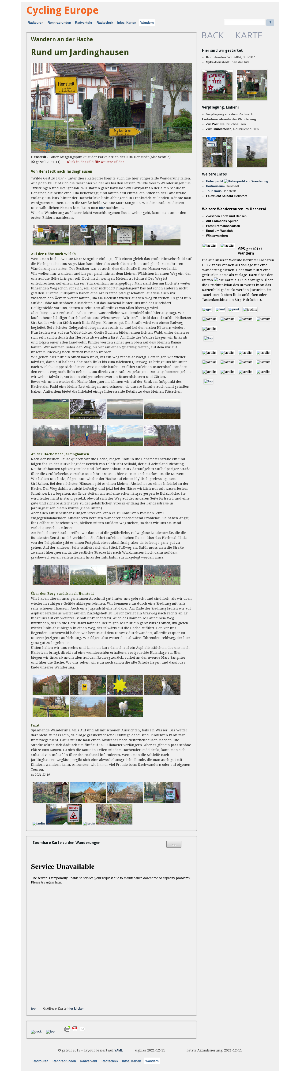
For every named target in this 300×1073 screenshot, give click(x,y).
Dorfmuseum (216, 186)
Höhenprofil (215, 181)
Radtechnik (105, 22)
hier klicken (76, 1008)
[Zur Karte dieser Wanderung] (249, 37)
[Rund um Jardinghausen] (111, 152)
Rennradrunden (59, 22)
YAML (118, 1050)
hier (102, 208)
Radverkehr (83, 22)
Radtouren (35, 22)
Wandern (147, 22)
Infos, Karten (126, 22)
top (174, 844)
